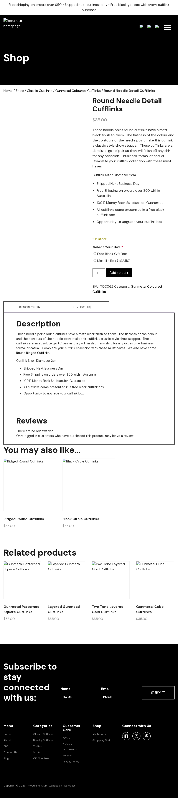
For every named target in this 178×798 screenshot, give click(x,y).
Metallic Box (113, 260)
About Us (9, 740)
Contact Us (10, 752)
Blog (6, 758)
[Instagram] (136, 736)
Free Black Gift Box (112, 253)
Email (105, 688)
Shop (20, 90)
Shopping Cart (101, 740)
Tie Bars (38, 746)
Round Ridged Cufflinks (32, 353)
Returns (67, 755)
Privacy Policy (71, 761)
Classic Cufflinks (39, 90)
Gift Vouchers (41, 758)
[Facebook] (126, 736)
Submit (158, 693)
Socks (37, 752)
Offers (66, 738)
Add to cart (118, 272)
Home (8, 90)
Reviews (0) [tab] (82, 307)
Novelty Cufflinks (43, 740)
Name (66, 688)
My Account (99, 734)
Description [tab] (30, 307)
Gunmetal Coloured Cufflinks (78, 90)
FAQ (5, 746)
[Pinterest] (146, 736)
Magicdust (69, 785)
